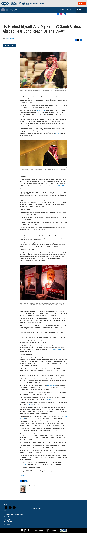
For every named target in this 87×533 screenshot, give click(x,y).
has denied (58, 133)
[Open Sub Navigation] (5, 14)
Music (8, 14)
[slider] (9, 10)
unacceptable (23, 464)
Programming (17, 14)
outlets (39, 339)
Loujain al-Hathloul (57, 349)
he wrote (31, 404)
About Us (51, 14)
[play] (3, 10)
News (2, 14)
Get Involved (34, 14)
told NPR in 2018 (50, 399)
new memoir (60, 187)
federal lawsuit (41, 110)
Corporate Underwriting (35, 508)
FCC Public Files (33, 505)
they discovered (51, 385)
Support (43, 14)
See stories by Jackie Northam (35, 488)
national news (33, 339)
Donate (82, 3)
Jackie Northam (10, 38)
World (4, 21)
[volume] (7, 9)
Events (26, 14)
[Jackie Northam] (23, 489)
